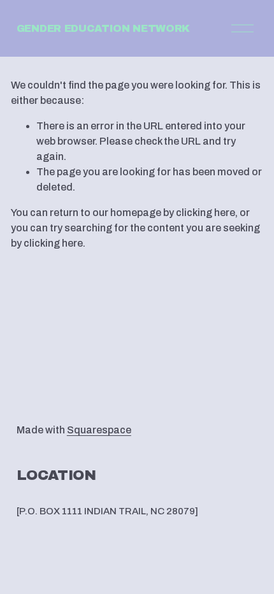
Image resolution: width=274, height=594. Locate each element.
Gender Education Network (103, 28)
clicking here (205, 212)
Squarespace (99, 429)
